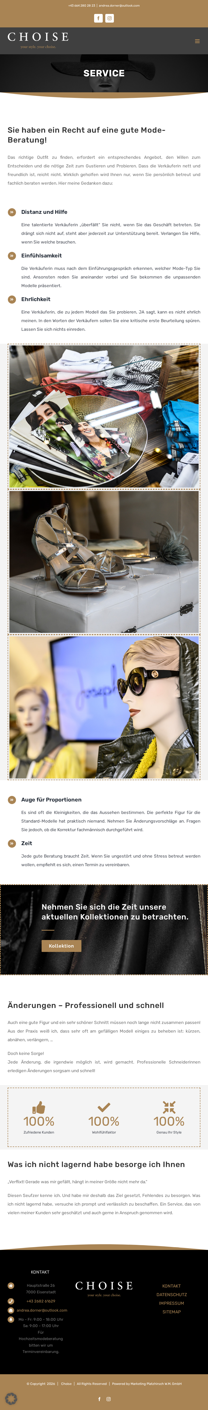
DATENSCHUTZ (172, 1294)
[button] (11, 1399)
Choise (66, 1384)
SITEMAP (172, 1311)
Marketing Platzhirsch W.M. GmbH (156, 1384)
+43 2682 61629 (40, 1301)
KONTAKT (171, 1286)
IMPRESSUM (171, 1303)
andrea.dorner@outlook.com (119, 5)
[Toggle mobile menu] (197, 41)
